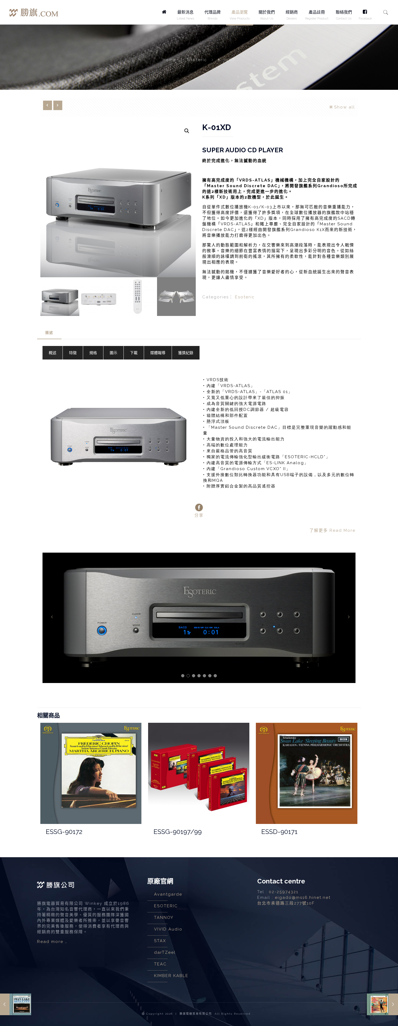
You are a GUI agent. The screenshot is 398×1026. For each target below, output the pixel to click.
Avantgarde (168, 894)
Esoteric (197, 59)
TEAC (160, 964)
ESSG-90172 (64, 832)
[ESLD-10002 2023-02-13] (15, 1004)
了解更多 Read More (332, 530)
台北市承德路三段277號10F (286, 903)
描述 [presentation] (49, 333)
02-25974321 (283, 891)
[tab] (49, 333)
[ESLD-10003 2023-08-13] (382, 1004)
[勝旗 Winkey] (33, 9)
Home (169, 59)
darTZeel (165, 952)
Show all (344, 107)
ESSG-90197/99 (178, 832)
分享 (199, 515)
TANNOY (164, 917)
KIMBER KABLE (171, 975)
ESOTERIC (166, 905)
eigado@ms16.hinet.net (303, 897)
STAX (160, 940)
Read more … (52, 941)
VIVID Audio (168, 929)
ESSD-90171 (279, 832)
